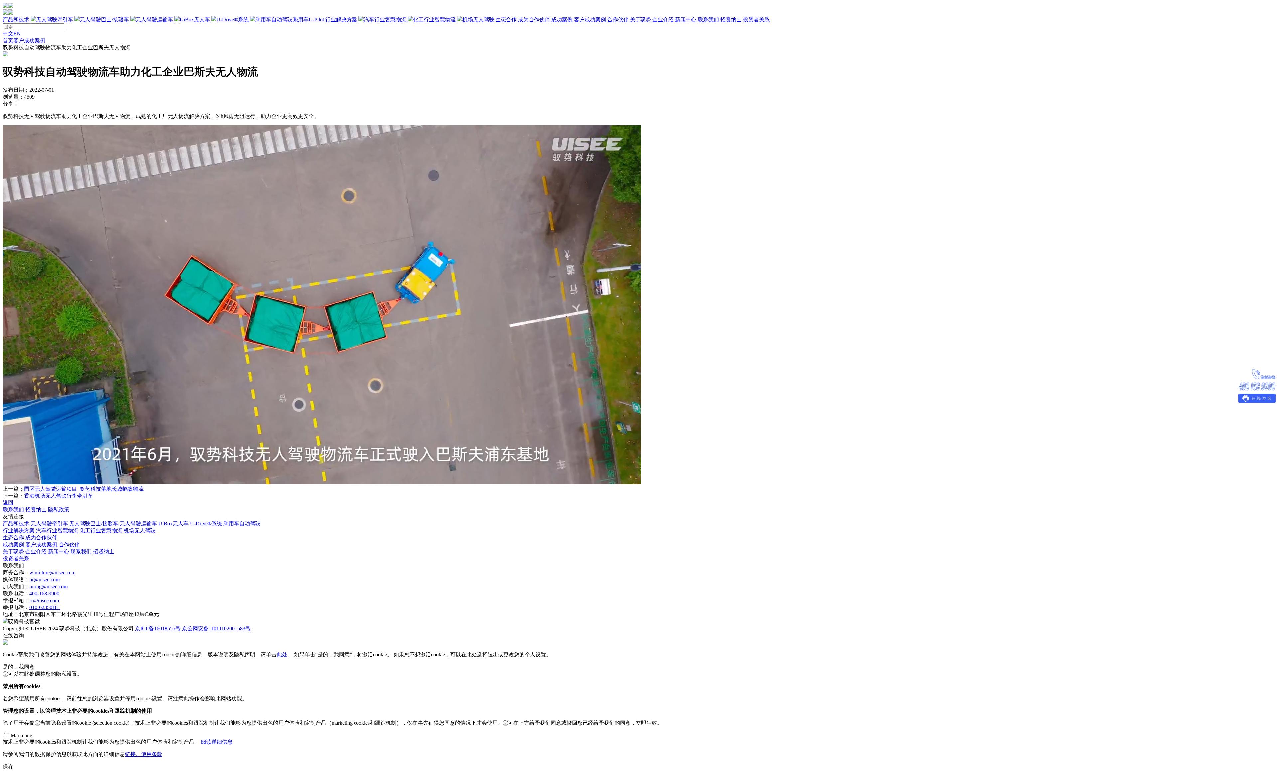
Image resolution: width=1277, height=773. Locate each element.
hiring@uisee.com (48, 586)
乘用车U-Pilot (308, 19)
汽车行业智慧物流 (385, 19)
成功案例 (590, 19)
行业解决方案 (409, 19)
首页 (8, 40)
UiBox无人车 (195, 19)
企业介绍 (663, 19)
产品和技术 (163, 19)
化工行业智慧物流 (434, 19)
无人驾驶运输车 (154, 19)
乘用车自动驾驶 (242, 523)
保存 (8, 766)
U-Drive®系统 (232, 19)
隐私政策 (58, 509)
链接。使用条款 (143, 754)
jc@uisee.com (44, 600)
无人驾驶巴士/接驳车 (104, 19)
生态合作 (523, 19)
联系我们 (708, 19)
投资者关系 (756, 19)
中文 (8, 33)
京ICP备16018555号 (158, 628)
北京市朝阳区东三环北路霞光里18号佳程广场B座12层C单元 (89, 614)
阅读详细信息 (217, 742)
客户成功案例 (590, 19)
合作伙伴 (618, 19)
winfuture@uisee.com (52, 572)
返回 (8, 502)
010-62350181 (44, 607)
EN (17, 33)
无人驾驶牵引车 (54, 19)
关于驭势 (686, 19)
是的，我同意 (19, 667)
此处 (282, 654)
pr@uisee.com (44, 579)
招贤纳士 (731, 19)
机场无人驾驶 (478, 19)
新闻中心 (685, 19)
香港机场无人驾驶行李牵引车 (58, 495)
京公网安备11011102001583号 (216, 628)
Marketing (21, 735)
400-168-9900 (44, 593)
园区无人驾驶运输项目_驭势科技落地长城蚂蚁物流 (84, 489)
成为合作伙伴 (534, 19)
